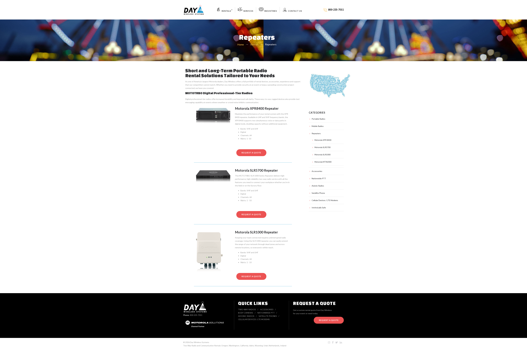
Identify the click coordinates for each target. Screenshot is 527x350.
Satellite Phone (318, 193)
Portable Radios (318, 119)
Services (248, 11)
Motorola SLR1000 (322, 154)
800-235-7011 (196, 315)
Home (240, 44)
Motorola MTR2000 (323, 162)
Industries (270, 11)
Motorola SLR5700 (322, 147)
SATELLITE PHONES (268, 316)
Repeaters (316, 133)
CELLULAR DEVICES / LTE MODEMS (254, 319)
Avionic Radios (318, 186)
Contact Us (295, 11)
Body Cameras (245, 313)
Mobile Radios (318, 126)
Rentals (226, 11)
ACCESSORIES (266, 309)
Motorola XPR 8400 (323, 140)
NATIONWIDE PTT (266, 313)
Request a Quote (329, 320)
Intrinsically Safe (319, 207)
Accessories (317, 171)
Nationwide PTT (319, 178)
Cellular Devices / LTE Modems (325, 200)
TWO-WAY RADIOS (247, 309)
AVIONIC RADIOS (246, 316)
